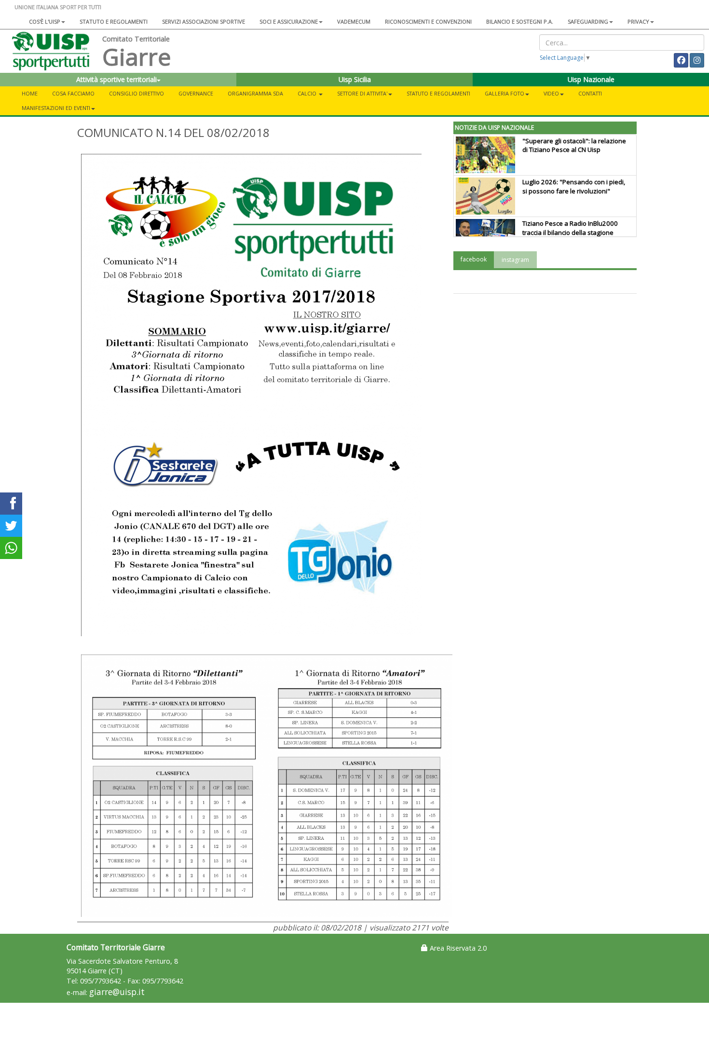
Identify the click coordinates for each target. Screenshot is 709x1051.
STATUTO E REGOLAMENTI (438, 93)
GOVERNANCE (195, 93)
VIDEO (551, 93)
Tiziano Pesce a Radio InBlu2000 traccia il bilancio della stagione (570, 228)
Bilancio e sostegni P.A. (519, 21)
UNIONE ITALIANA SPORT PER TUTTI (57, 7)
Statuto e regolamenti (114, 21)
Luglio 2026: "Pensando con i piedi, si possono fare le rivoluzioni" (573, 186)
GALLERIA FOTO (504, 93)
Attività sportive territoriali (116, 79)
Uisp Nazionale (591, 79)
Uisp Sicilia (355, 79)
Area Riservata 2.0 (457, 948)
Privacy (638, 21)
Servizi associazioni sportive (203, 21)
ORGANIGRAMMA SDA (255, 93)
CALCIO (308, 93)
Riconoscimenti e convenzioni (428, 21)
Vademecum (353, 21)
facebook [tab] (474, 259)
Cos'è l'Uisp (44, 21)
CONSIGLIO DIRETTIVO (136, 93)
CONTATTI (590, 93)
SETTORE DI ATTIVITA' (362, 93)
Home (30, 93)
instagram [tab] (515, 260)
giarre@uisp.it (117, 991)
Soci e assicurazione (288, 21)
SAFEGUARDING (588, 21)
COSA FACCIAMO (73, 93)
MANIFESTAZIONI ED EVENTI (56, 107)
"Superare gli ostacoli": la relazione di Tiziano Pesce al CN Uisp (574, 145)
